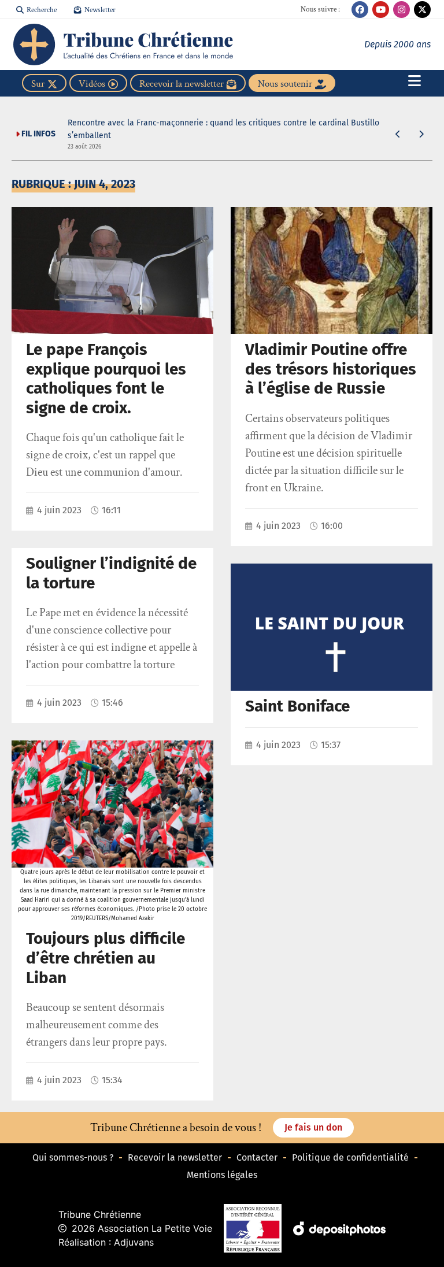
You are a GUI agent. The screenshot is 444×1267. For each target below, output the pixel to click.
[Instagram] (401, 9)
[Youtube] (380, 9)
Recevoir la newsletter (175, 1157)
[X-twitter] (422, 9)
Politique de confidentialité (350, 1157)
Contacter (257, 1157)
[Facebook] (360, 9)
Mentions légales (222, 1174)
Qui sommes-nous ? (72, 1157)
